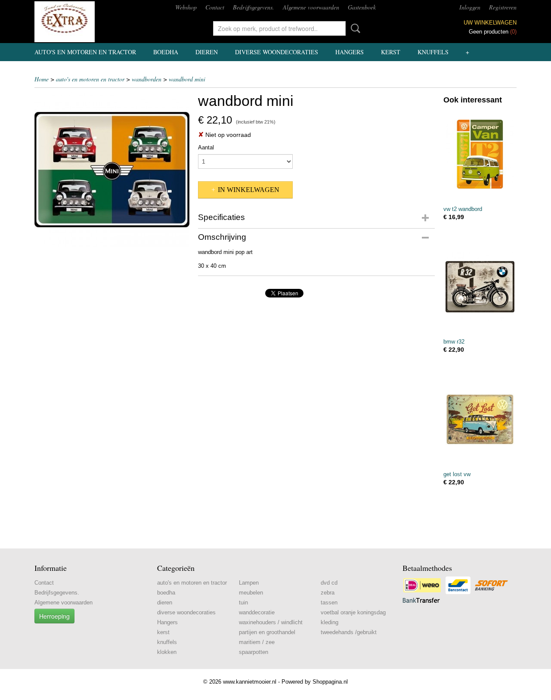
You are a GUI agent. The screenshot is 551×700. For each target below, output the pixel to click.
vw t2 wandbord (462, 209)
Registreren (503, 7)
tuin (243, 602)
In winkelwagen (248, 189)
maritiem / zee (257, 642)
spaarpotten (253, 652)
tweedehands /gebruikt (349, 632)
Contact (214, 7)
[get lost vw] (480, 419)
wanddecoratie (257, 612)
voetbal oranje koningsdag (353, 612)
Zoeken (353, 28)
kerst (390, 52)
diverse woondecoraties (276, 52)
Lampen (249, 582)
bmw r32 (453, 341)
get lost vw (457, 474)
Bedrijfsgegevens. (253, 7)
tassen (329, 602)
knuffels (433, 52)
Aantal (206, 147)
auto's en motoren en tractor (85, 52)
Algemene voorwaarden (311, 7)
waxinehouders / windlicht (271, 622)
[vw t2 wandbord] (480, 154)
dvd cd (329, 582)
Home (41, 79)
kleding (329, 622)
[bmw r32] (480, 286)
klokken (166, 652)
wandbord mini (187, 79)
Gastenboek (362, 7)
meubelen (251, 592)
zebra (327, 592)
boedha (165, 52)
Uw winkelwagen (490, 22)
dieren (206, 52)
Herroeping (54, 616)
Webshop (186, 7)
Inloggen (469, 7)
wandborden (146, 79)
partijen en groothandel (267, 632)
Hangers (349, 52)
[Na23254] (111, 169)
